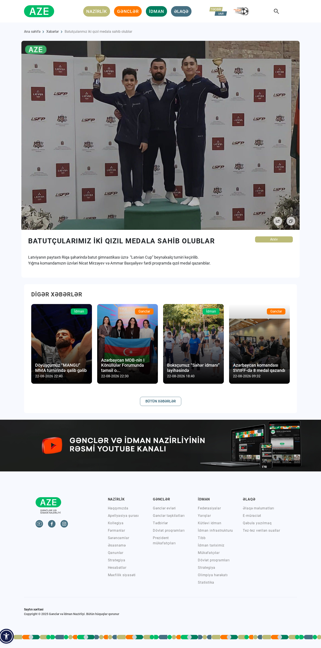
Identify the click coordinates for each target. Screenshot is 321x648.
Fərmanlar (116, 530)
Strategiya (116, 560)
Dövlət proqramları (169, 530)
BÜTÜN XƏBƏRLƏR (160, 401)
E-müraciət (252, 516)
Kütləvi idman (209, 523)
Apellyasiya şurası (123, 516)
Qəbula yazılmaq (257, 523)
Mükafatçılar (209, 553)
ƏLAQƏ (181, 11)
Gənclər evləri (164, 508)
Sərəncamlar (118, 538)
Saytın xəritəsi (33, 609)
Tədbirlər (160, 523)
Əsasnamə (117, 545)
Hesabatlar (117, 567)
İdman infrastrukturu (215, 530)
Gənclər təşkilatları (169, 516)
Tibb (201, 538)
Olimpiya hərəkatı (213, 575)
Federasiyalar (209, 508)
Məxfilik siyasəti (122, 575)
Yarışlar (204, 516)
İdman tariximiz (211, 545)
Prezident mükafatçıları (164, 540)
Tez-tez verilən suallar (261, 530)
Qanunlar (115, 553)
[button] (6, 636)
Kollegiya (116, 523)
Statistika (206, 582)
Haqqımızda (118, 508)
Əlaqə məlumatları (258, 508)
